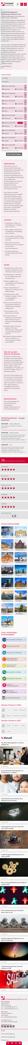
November (15, 715)
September (22, 710)
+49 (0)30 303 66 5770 (10, 1017)
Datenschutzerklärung (8, 1037)
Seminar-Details (6, 66)
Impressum (5, 1040)
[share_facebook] (12, 1043)
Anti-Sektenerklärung (8, 1034)
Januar (8, 725)
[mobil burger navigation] (17, 4)
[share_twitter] (16, 1043)
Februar (16, 725)
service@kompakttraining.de (9, 1021)
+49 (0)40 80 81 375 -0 (10, 1007)
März (23, 725)
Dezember (22, 715)
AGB (3, 1030)
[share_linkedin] (20, 1043)
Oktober (8, 715)
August (15, 710)
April (8, 731)
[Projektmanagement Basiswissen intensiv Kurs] (21, 4)
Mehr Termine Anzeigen (14, 154)
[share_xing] (8, 1043)
